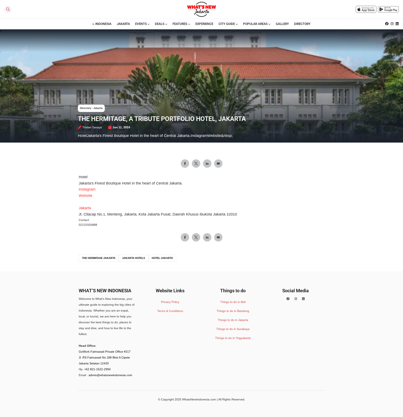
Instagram (87, 189)
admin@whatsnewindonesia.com (110, 375)
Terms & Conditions (170, 311)
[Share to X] (196, 163)
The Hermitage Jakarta (98, 258)
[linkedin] (303, 298)
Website (85, 196)
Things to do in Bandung (233, 311)
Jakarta (85, 208)
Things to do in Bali (233, 302)
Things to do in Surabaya (233, 329)
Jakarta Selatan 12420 (94, 363)
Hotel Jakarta (162, 258)
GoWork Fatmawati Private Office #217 (105, 351)
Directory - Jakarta (91, 108)
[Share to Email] (218, 163)
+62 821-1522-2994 (97, 369)
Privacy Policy (170, 302)
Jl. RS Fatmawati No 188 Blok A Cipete (104, 357)
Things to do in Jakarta (233, 320)
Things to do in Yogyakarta (233, 338)
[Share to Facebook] (185, 163)
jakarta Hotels (133, 258)
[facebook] (288, 298)
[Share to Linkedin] (207, 163)
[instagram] (295, 298)
